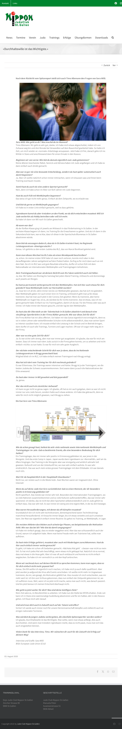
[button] (113, 37)
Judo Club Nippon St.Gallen (28, 723)
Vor (114, 65)
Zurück (107, 65)
